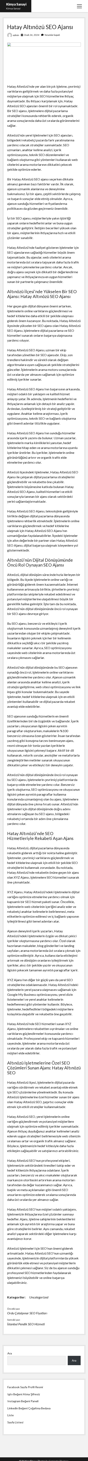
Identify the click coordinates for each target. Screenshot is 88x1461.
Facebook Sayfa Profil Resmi (25, 1387)
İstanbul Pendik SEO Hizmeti (26, 1324)
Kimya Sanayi (16, 4)
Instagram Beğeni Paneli (22, 1401)
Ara (9, 1353)
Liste (10, 1415)
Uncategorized (38, 1297)
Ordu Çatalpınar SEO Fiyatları (27, 1313)
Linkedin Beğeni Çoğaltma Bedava (29, 1408)
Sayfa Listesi (15, 1422)
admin (16, 35)
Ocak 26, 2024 (31, 34)
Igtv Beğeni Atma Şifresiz (23, 1394)
